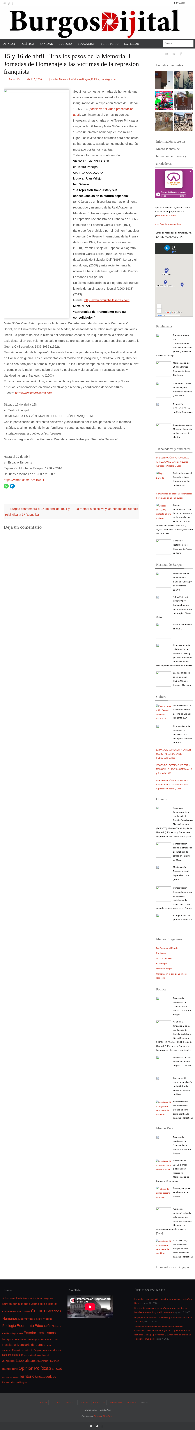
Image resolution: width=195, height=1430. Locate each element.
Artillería (17, 1298)
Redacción (14, 79)
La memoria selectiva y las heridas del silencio (107, 508)
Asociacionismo (33, 1298)
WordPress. (108, 1416)
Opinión (26, 1368)
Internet (45, 1355)
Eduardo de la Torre (166, 215)
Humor (49, 1345)
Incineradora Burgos (32, 1355)
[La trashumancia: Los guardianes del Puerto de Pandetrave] (183, 122)
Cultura (38, 1310)
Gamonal (22, 1339)
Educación (43, 1326)
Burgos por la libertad (16, 1303)
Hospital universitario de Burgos (23, 1344)
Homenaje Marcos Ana (38, 1339)
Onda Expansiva (164, 958)
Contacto (179, 3)
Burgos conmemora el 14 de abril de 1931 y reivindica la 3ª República (37, 511)
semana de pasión (10, 1377)
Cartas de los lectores (44, 1303)
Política (95, 79)
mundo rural (10, 1368)
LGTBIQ (33, 1360)
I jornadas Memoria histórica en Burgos (69, 79)
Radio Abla (161, 953)
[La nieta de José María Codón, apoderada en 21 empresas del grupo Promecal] (164, 81)
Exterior (30, 1333)
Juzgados (8, 1360)
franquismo (9, 1339)
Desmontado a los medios (35, 1318)
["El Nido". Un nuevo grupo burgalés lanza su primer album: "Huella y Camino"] (164, 122)
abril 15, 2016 (34, 79)
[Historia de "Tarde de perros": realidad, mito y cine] (183, 81)
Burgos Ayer (48, 1299)
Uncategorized (108, 79)
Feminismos (46, 1333)
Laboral (22, 1361)
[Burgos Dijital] (4, 3)
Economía (25, 1325)
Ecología (9, 1326)
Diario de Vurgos (164, 968)
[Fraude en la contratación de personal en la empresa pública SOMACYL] (183, 101)
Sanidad (55, 1368)
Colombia (26, 1312)
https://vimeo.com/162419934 (24, 479)
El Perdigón (161, 963)
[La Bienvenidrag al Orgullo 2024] (164, 101)
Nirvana (97, 1416)
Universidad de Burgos (14, 1382)
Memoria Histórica (48, 1361)
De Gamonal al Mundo (167, 948)
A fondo (7, 1298)
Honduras (54, 1339)
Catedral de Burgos (11, 1311)
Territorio (26, 1376)
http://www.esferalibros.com (34, 393)
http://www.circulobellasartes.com (106, 300)
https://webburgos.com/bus (168, 224)
